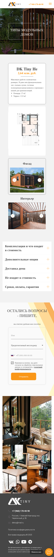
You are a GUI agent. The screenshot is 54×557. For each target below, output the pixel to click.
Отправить (23, 376)
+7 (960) (16, 511)
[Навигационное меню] (50, 4)
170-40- (23, 511)
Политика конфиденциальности (21, 530)
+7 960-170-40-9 (35, 4)
